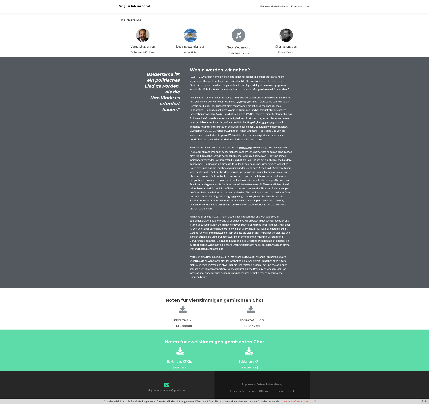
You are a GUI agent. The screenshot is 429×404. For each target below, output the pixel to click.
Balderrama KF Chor (180, 361)
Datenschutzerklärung (269, 384)
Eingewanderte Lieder (272, 6)
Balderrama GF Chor (250, 320)
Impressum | (249, 384)
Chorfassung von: (286, 46)
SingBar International (134, 6)
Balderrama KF (248, 361)
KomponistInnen (300, 6)
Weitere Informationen (296, 401)
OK (315, 401)
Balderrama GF (183, 320)
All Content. (288, 390)
